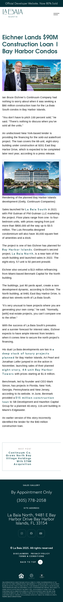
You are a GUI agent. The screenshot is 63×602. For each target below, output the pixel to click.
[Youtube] (41, 533)
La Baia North (23, 253)
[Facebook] (31, 533)
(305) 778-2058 (31, 500)
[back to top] (40, 562)
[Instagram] (22, 533)
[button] (56, 14)
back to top (28, 562)
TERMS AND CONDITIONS (11, 596)
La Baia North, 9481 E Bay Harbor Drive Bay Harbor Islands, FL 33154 (31, 519)
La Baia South (36, 209)
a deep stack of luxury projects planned (28, 353)
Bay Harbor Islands (17, 249)
